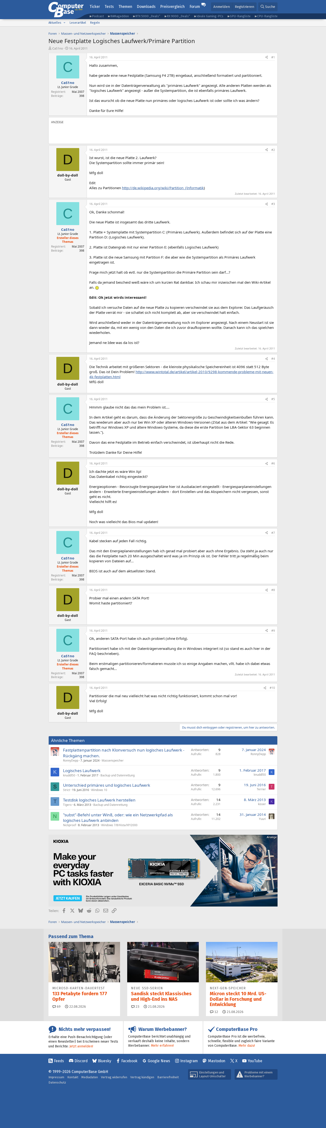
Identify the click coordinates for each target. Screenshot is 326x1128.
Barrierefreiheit (168, 1077)
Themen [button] (125, 6)
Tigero (67, 805)
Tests (109, 6)
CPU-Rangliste (267, 16)
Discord (81, 1061)
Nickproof (69, 825)
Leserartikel (77, 22)
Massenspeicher (113, 760)
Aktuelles (54, 22)
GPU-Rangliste (240, 16)
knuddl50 (69, 775)
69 (58, 1007)
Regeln (95, 22)
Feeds (59, 1061)
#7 (273, 533)
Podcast (98, 16)
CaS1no (57, 48)
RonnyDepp (70, 760)
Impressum (56, 1077)
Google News (159, 1061)
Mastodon (216, 1061)
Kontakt (72, 1077)
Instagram (189, 1061)
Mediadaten (89, 1077)
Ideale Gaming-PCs (209, 16)
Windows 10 (99, 790)
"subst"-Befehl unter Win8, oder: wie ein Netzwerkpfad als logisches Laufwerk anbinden (118, 817)
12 (215, 1012)
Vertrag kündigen (142, 1077)
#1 (273, 57)
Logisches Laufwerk (81, 770)
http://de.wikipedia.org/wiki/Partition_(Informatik (163, 187)
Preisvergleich (172, 6)
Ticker (94, 6)
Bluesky (104, 1061)
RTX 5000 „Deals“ (147, 16)
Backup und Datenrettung (117, 775)
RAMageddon (119, 16)
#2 (273, 150)
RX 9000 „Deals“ (178, 16)
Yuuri (262, 819)
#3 (273, 204)
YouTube (255, 1061)
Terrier (261, 789)
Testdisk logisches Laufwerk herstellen (99, 800)
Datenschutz (57, 1082)
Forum (194, 6)
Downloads (146, 6)
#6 (273, 463)
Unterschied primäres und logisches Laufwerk (106, 785)
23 (137, 1007)
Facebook (129, 1061)
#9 (273, 631)
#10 (272, 688)
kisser (262, 804)
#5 (273, 399)
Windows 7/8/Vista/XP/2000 (119, 825)
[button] (64, 22)
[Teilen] (266, 57)
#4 (273, 359)
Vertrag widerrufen (114, 1077)
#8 (273, 590)
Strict (66, 790)
